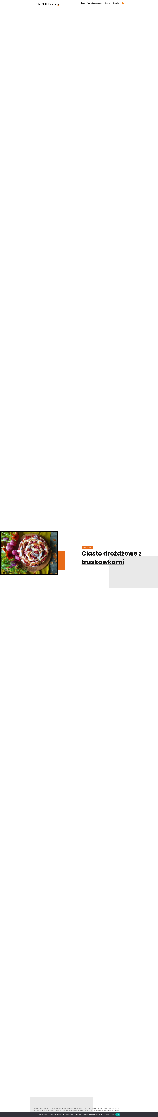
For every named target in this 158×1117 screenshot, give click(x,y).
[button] (123, 3)
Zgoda (117, 1114)
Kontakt (115, 3)
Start (83, 3)
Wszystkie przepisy (94, 3)
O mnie (107, 3)
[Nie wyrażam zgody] (156, 1114)
